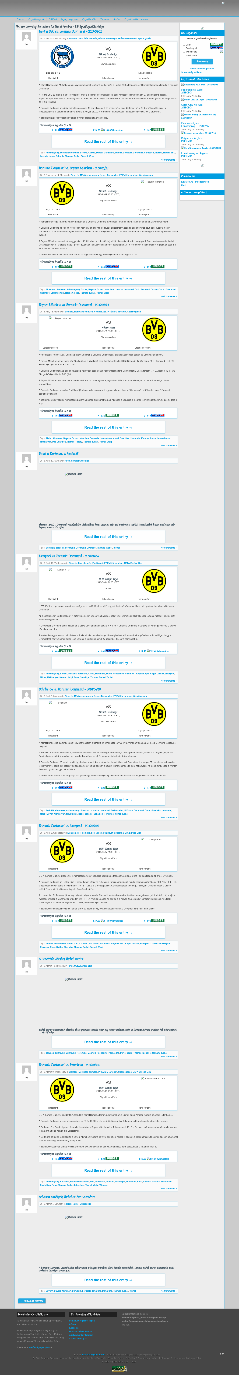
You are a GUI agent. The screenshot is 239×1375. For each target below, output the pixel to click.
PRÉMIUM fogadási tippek (82, 1320)
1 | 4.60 (55, 787)
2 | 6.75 (147, 921)
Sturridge (84, 677)
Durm (109, 673)
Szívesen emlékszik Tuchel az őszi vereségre (67, 1197)
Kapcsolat (74, 1327)
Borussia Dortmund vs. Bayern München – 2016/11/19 (73, 168)
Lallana (160, 673)
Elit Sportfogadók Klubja (42, 8)
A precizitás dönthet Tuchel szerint (61, 959)
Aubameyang (52, 152)
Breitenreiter (117, 810)
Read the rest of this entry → (108, 141)
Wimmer (103, 1185)
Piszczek (44, 947)
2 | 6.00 (143, 1158)
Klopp (153, 673)
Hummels (135, 438)
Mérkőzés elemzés (88, 38)
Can (76, 943)
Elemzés (73, 38)
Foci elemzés (84, 563)
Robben (69, 292)
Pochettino (113, 1052)
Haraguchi (149, 152)
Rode (76, 292)
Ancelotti (61, 289)
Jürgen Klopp (142, 673)
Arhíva (116, 19)
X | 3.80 (102, 787)
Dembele (127, 152)
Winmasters (191, 51)
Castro (91, 152)
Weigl (91, 156)
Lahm (153, 438)
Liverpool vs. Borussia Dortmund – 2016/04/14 (69, 556)
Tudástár (104, 19)
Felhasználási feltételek (81, 1331)
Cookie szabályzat (78, 1338)
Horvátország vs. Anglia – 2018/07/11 (194, 154)
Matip (42, 813)
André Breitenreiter (55, 810)
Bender (63, 673)
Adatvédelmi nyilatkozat (81, 1334)
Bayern (92, 289)
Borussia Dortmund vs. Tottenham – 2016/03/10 (69, 1065)
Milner (43, 677)
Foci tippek (97, 563)
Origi (70, 677)
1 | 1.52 (55, 921)
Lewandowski (57, 292)
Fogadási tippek (36, 19)
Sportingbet (191, 48)
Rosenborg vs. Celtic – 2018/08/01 (193, 91)
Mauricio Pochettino (97, 1052)
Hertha (158, 152)
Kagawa (145, 438)
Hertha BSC (169, 152)
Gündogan (120, 1181)
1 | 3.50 (55, 266)
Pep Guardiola (59, 441)
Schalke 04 (99, 813)
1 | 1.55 (55, 1159)
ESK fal (53, 19)
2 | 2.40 (143, 651)
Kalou (52, 156)
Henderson (118, 673)
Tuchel (84, 156)
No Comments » (169, 159)
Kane (139, 1181)
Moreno (63, 677)
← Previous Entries (31, 1301)
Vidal (106, 292)
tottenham (155, 1052)
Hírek (67, 460)
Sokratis (60, 156)
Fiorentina (82, 1052)
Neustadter (71, 813)
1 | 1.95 (55, 415)
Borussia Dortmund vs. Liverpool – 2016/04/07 (69, 826)
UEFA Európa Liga (133, 563)
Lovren (153, 943)
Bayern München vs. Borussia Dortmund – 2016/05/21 (74, 305)
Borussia (94, 438)
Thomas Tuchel (72, 156)
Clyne (91, 673)
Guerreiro (45, 292)
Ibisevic (44, 156)
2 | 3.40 (147, 415)
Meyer (50, 813)
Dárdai (99, 152)
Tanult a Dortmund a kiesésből (58, 453)
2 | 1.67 (147, 130)
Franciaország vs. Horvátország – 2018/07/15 (195, 124)
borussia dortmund (69, 152)
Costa (161, 289)
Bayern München (105, 289)
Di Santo (128, 810)
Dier (92, 1181)
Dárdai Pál (109, 152)
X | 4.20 (102, 1159)
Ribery (79, 441)
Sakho (59, 947)
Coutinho (83, 943)
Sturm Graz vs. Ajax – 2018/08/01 (193, 106)
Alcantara (50, 289)
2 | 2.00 (147, 266)
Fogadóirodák (89, 19)
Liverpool (91, 547)
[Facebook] (220, 1354)
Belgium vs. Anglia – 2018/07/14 (191, 139)
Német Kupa (100, 311)
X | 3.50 (102, 415)
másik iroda (191, 55)
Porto (123, 1052)
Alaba (48, 438)
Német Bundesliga (107, 38)
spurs (129, 1052)
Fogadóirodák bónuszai (136, 19)
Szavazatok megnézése (202, 68)
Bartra (84, 289)
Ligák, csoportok (69, 19)
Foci (183, 185)
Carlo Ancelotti (142, 289)
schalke (89, 813)
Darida (118, 152)
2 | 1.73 (147, 787)
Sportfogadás (144, 38)
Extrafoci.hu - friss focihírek (195, 181)
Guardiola (124, 438)
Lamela (147, 1181)
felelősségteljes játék (39, 1347)
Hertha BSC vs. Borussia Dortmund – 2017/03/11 (70, 31)
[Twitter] (223, 1354)
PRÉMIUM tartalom (127, 38)
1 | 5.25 (55, 130)
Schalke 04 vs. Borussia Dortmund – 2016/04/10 (70, 689)
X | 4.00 (97, 130)
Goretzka (156, 810)
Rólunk (72, 1324)
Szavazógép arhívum (191, 72)
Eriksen (110, 1181)
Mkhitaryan (45, 441)
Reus (76, 677)
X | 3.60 (102, 266)
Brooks (83, 152)
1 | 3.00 (55, 651)
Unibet (189, 44)
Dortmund (138, 152)
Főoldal (20, 19)
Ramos (71, 441)
